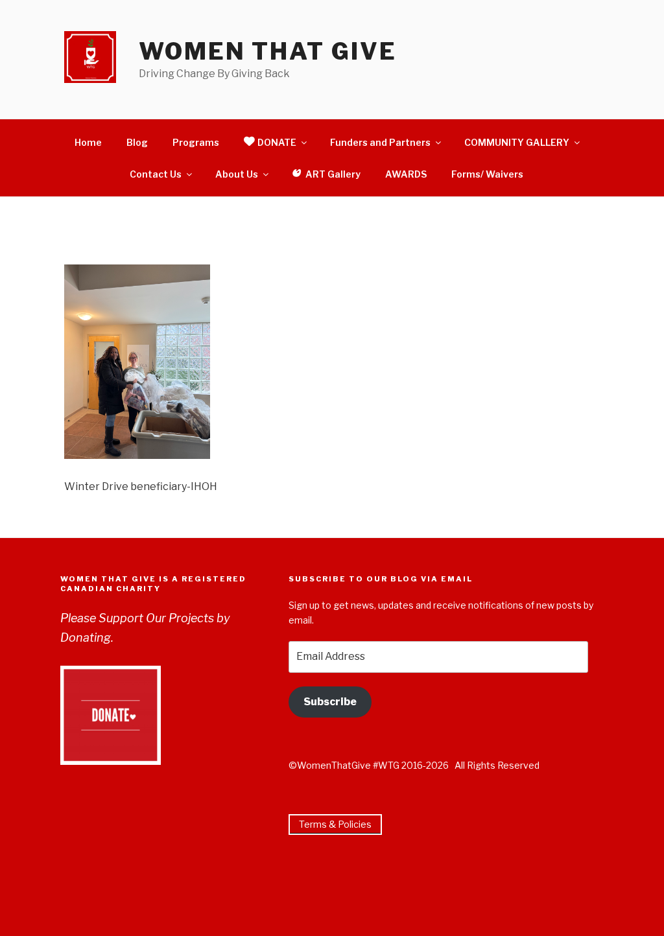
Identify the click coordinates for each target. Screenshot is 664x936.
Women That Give (267, 51)
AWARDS (406, 174)
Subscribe (330, 702)
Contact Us (156, 174)
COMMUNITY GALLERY (516, 142)
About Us (236, 174)
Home (88, 142)
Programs (195, 142)
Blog (137, 142)
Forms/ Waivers (487, 174)
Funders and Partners (380, 142)
